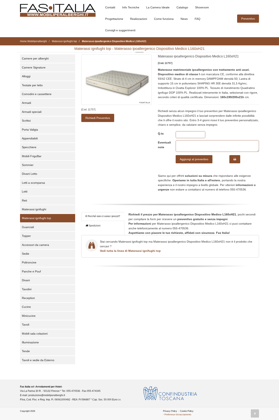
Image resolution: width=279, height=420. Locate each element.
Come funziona (164, 18)
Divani (26, 280)
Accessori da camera (35, 244)
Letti (24, 191)
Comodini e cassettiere (36, 94)
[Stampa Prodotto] (234, 159)
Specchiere (29, 147)
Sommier (27, 165)
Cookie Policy (186, 411)
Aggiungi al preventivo (194, 159)
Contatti (110, 7)
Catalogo (182, 7)
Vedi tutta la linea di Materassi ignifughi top (130, 250)
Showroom (202, 7)
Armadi (26, 102)
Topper (26, 235)
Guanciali (28, 227)
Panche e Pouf (31, 271)
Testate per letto (32, 85)
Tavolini (26, 289)
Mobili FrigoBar (31, 156)
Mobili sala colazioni (35, 333)
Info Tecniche (130, 7)
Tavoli (25, 324)
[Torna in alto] (255, 413)
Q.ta (161, 133)
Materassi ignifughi (34, 209)
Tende (26, 351)
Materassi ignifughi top (36, 218)
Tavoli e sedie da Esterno (38, 360)
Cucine (26, 306)
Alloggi (26, 76)
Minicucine (29, 315)
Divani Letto (29, 173)
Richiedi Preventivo (97, 118)
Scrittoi (26, 120)
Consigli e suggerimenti (120, 30)
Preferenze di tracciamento (177, 414)
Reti (24, 200)
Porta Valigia (30, 129)
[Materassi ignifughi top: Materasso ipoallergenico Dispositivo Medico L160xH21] (116, 79)
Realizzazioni (138, 18)
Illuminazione (30, 342)
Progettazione (114, 18)
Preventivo (248, 18)
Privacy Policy (170, 411)
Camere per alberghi (35, 58)
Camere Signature (34, 67)
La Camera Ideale (158, 7)
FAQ (197, 18)
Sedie (25, 253)
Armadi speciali (31, 111)
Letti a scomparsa (33, 182)
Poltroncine (29, 262)
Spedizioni (94, 225)
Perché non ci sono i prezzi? (103, 216)
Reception (28, 298)
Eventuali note (164, 145)
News (184, 18)
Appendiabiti (30, 138)
